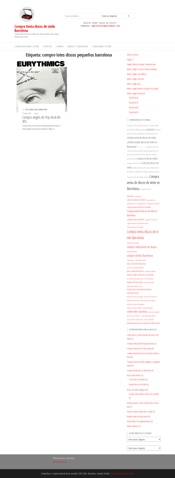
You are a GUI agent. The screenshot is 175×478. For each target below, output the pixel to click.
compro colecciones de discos (142, 247)
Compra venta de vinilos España (122, 473)
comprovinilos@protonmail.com (105, 26)
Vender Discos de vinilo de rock (150, 297)
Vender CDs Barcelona (135, 282)
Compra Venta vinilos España (26, 46)
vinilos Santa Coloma (139, 320)
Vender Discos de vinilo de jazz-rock (134, 286)
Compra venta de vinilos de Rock (138, 177)
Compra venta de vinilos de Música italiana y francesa (137, 223)
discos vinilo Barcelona (135, 271)
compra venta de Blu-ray (140, 167)
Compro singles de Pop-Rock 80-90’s (41, 119)
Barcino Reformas (59, 461)
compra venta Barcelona (150, 171)
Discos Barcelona (133, 375)
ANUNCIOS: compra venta (77, 46)
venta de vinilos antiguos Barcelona (148, 316)
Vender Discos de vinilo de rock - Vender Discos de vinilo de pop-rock (141, 300)
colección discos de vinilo (136, 199)
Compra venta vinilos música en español (144, 393)
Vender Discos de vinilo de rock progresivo (135, 304)
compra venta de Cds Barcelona (153, 204)
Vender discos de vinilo (137, 384)
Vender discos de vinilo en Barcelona (134, 308)
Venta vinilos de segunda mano (138, 421)
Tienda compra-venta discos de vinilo (140, 274)
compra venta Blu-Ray (150, 200)
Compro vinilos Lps (131, 260)
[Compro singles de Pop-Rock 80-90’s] (41, 85)
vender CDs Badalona (149, 279)
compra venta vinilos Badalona (133, 243)
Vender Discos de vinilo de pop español (135, 297)
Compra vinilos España (101, 46)
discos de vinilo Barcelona (136, 263)
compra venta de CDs (134, 163)
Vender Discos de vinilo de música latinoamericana (139, 291)
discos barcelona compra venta (36, 109)
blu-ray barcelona (145, 189)
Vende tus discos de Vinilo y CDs (133, 316)
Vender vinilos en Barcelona (153, 312)
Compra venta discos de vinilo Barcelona (143, 234)
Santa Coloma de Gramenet (150, 271)
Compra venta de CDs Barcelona (139, 348)
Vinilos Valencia (132, 426)
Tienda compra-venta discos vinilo (140, 411)
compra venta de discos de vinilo (141, 137)
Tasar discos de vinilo (137, 379)
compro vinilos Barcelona (140, 255)
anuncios (151, 129)
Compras (60, 46)
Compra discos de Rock (141, 147)
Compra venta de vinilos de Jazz (137, 125)
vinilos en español (130, 320)
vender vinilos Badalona (148, 308)
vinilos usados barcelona (149, 320)
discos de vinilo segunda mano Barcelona (135, 268)
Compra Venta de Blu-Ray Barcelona (140, 343)
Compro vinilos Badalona (132, 252)
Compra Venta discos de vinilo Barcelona (34, 28)
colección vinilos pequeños (146, 150)
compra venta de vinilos (147, 158)
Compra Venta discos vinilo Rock (139, 370)
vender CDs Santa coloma (149, 282)
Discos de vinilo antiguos (136, 389)
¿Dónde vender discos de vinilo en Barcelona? (143, 323)
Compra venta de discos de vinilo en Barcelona (143, 182)
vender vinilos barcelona (137, 311)
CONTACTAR (47, 46)
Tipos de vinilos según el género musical (135, 279)
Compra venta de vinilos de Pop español (135, 227)
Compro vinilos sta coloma (141, 260)
